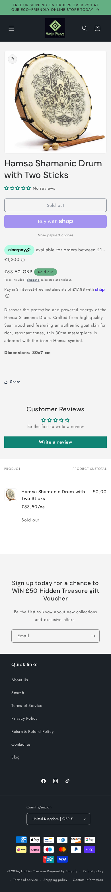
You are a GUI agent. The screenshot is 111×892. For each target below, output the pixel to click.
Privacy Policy (24, 718)
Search (17, 692)
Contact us (21, 744)
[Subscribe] (93, 636)
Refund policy (93, 871)
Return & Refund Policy (32, 731)
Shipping (33, 280)
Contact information (88, 879)
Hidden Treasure (33, 871)
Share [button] (15, 382)
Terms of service (25, 879)
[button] (11, 28)
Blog (15, 757)
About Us (19, 680)
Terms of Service (26, 705)
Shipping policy (55, 879)
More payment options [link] (55, 235)
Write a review (55, 442)
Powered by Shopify (62, 871)
